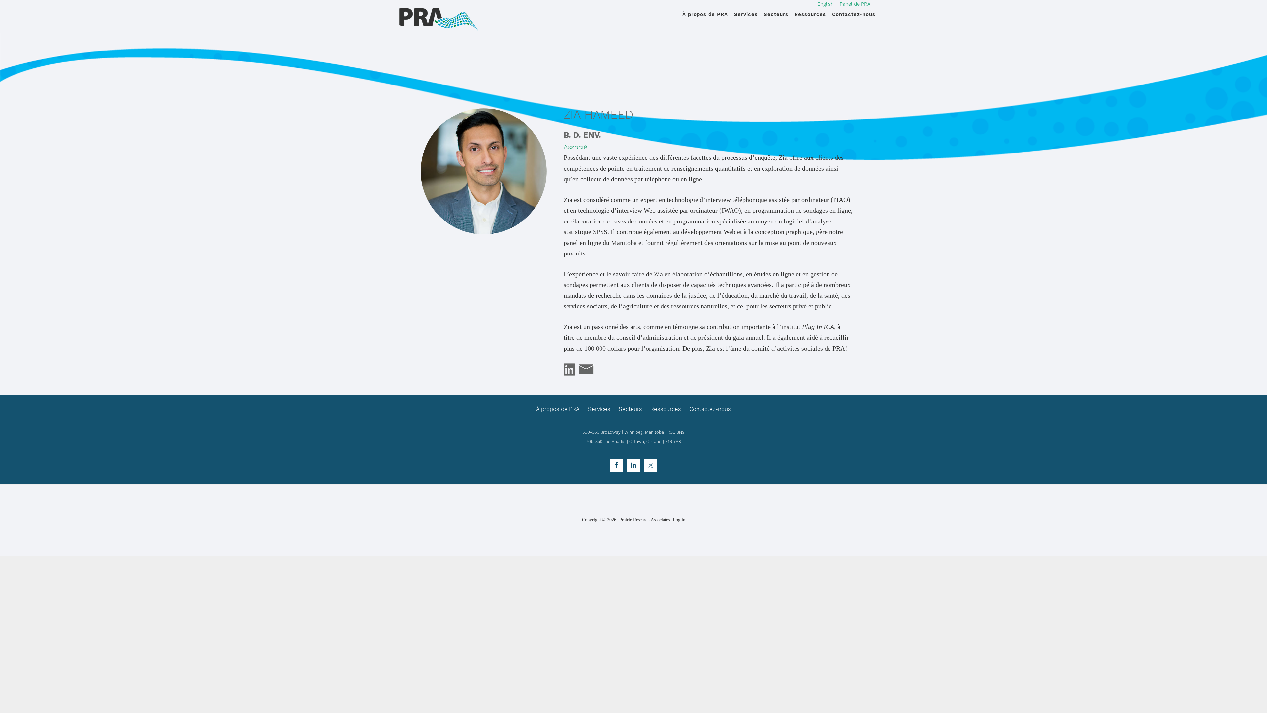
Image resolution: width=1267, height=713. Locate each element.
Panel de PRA (855, 4)
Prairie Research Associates (438, 19)
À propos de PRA (558, 409)
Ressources (665, 409)
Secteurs (630, 409)
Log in (679, 519)
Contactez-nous (710, 409)
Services (599, 409)
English (825, 4)
